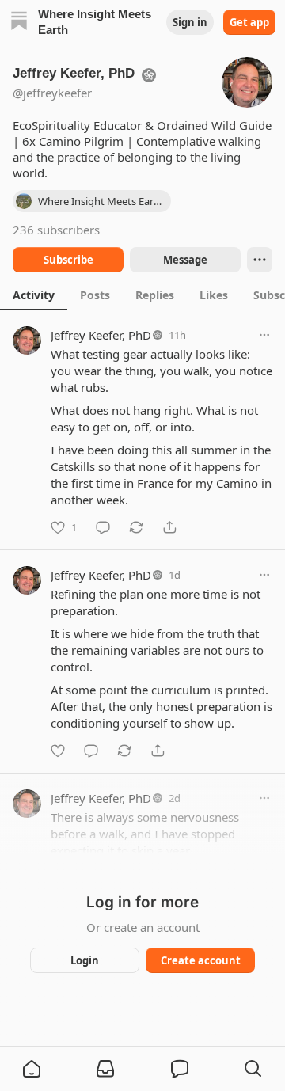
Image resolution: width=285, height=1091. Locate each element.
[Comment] (102, 527)
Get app (249, 22)
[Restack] (136, 527)
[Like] (57, 750)
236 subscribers (56, 230)
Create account (201, 960)
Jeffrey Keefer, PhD (101, 335)
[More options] (264, 335)
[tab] (33, 294)
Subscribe (68, 260)
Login (84, 960)
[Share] (169, 527)
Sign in (190, 22)
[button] (31, 1068)
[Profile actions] (259, 259)
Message (185, 260)
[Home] (19, 22)
